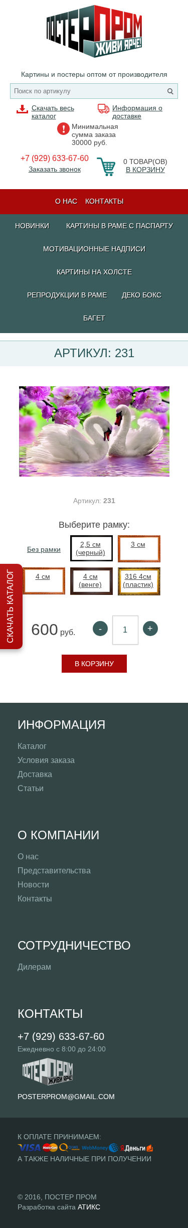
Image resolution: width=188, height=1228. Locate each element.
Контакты (104, 201)
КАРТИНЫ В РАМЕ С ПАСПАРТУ (119, 226)
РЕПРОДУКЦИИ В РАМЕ (67, 295)
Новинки (32, 226)
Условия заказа (46, 760)
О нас (66, 201)
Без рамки (44, 549)
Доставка (35, 774)
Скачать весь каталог (53, 112)
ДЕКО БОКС (141, 295)
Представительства (54, 870)
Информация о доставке (137, 112)
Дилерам (34, 967)
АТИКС (89, 1207)
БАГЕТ (94, 318)
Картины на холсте (94, 272)
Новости (33, 884)
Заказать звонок (55, 169)
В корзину (145, 170)
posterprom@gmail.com (66, 1097)
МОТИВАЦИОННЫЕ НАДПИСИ (94, 249)
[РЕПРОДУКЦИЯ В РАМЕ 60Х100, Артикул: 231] (94, 474)
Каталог (32, 746)
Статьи (31, 788)
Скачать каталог (10, 606)
